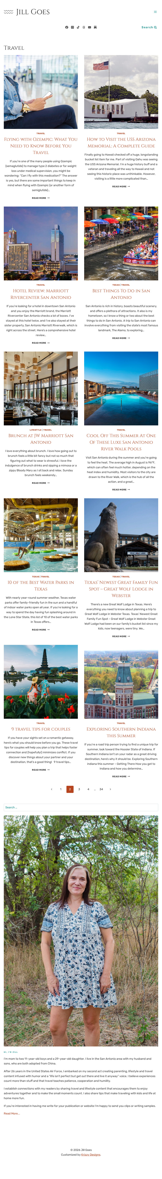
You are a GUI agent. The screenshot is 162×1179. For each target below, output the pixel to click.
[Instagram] (72, 27)
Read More (41, 198)
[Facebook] (67, 27)
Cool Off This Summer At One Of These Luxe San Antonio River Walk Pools (121, 442)
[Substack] (95, 27)
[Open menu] (155, 11)
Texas (116, 285)
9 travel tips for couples (40, 729)
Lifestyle (36, 430)
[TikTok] (78, 27)
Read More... (12, 1113)
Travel (41, 133)
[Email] (89, 27)
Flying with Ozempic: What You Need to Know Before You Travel (41, 146)
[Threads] (84, 27)
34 (101, 789)
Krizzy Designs (90, 1154)
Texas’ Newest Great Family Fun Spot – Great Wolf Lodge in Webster (121, 589)
